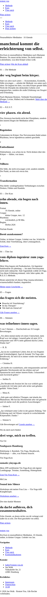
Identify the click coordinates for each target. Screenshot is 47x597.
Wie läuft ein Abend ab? (12, 308)
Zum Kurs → (5, 246)
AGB (7, 587)
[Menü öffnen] (1, 17)
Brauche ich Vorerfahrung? (13, 303)
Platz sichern (5, 15)
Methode (9, 5)
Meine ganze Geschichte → (11, 287)
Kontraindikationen (13, 555)
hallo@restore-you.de (14, 565)
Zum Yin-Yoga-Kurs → (10, 475)
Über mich (9, 10)
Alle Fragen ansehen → (10, 312)
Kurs (7, 8)
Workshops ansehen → (9, 496)
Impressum (9, 582)
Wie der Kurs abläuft (19, 64)
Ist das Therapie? (9, 306)
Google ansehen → (27, 424)
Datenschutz (10, 584)
